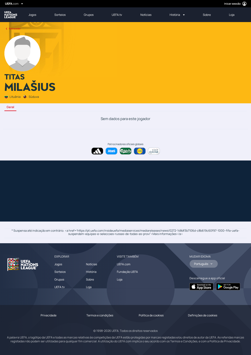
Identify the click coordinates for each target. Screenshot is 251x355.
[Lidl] (140, 151)
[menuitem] (37, 14)
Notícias (91, 264)
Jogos (58, 264)
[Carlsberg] (126, 151)
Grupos (59, 279)
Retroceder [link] (15, 28)
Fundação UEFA (127, 272)
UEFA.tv (59, 287)
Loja (89, 287)
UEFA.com (123, 264)
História (91, 272)
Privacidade (48, 315)
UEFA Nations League (10, 14)
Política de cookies (151, 315)
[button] (177, 14)
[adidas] (97, 151)
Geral (10, 107)
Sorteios (60, 272)
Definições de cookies (202, 315)
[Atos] (111, 151)
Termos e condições (99, 315)
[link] (32, 14)
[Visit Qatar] (154, 151)
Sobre (90, 279)
